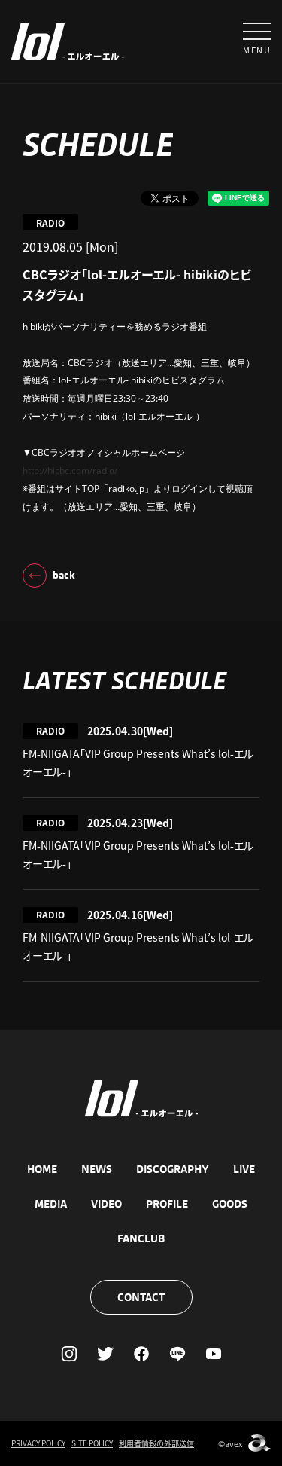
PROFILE (167, 1203)
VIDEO (106, 1203)
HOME (42, 1169)
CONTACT (141, 1297)
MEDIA (51, 1203)
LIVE (244, 1169)
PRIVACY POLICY (38, 1443)
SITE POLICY (92, 1443)
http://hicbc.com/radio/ (70, 470)
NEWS (96, 1169)
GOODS (229, 1203)
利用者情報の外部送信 (156, 1443)
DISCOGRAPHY (172, 1169)
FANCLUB (141, 1238)
